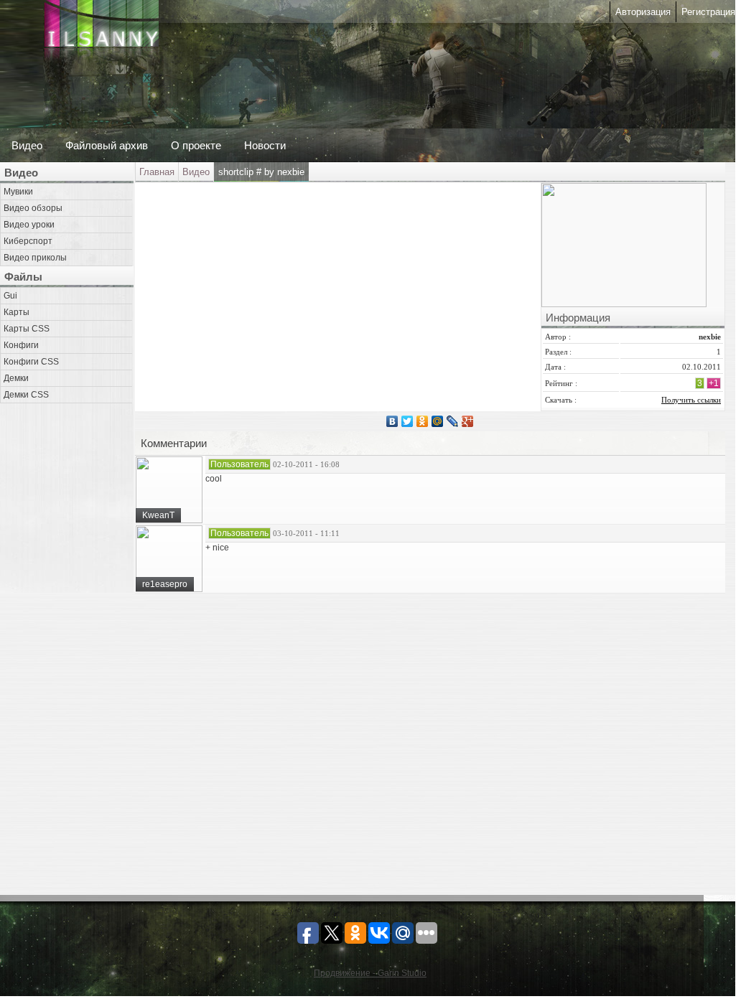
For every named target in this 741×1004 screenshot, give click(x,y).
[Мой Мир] (437, 421)
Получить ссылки (691, 399)
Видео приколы (35, 258)
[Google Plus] (467, 421)
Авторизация (643, 11)
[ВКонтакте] (392, 421)
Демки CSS (26, 395)
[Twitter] (407, 421)
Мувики (18, 192)
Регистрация (708, 11)
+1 (714, 383)
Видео (26, 145)
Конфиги (21, 345)
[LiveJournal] (452, 421)
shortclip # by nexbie (261, 171)
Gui (10, 296)
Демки (16, 378)
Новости (265, 145)
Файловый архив (106, 145)
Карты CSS (27, 329)
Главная (156, 171)
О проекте (196, 145)
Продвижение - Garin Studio (370, 973)
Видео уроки (29, 225)
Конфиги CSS (31, 362)
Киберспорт (28, 241)
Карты (16, 312)
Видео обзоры (33, 208)
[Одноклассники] (422, 421)
